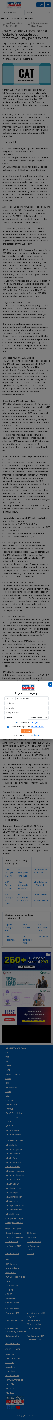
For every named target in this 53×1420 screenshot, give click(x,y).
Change (34, 722)
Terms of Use (37, 726)
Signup (26, 731)
